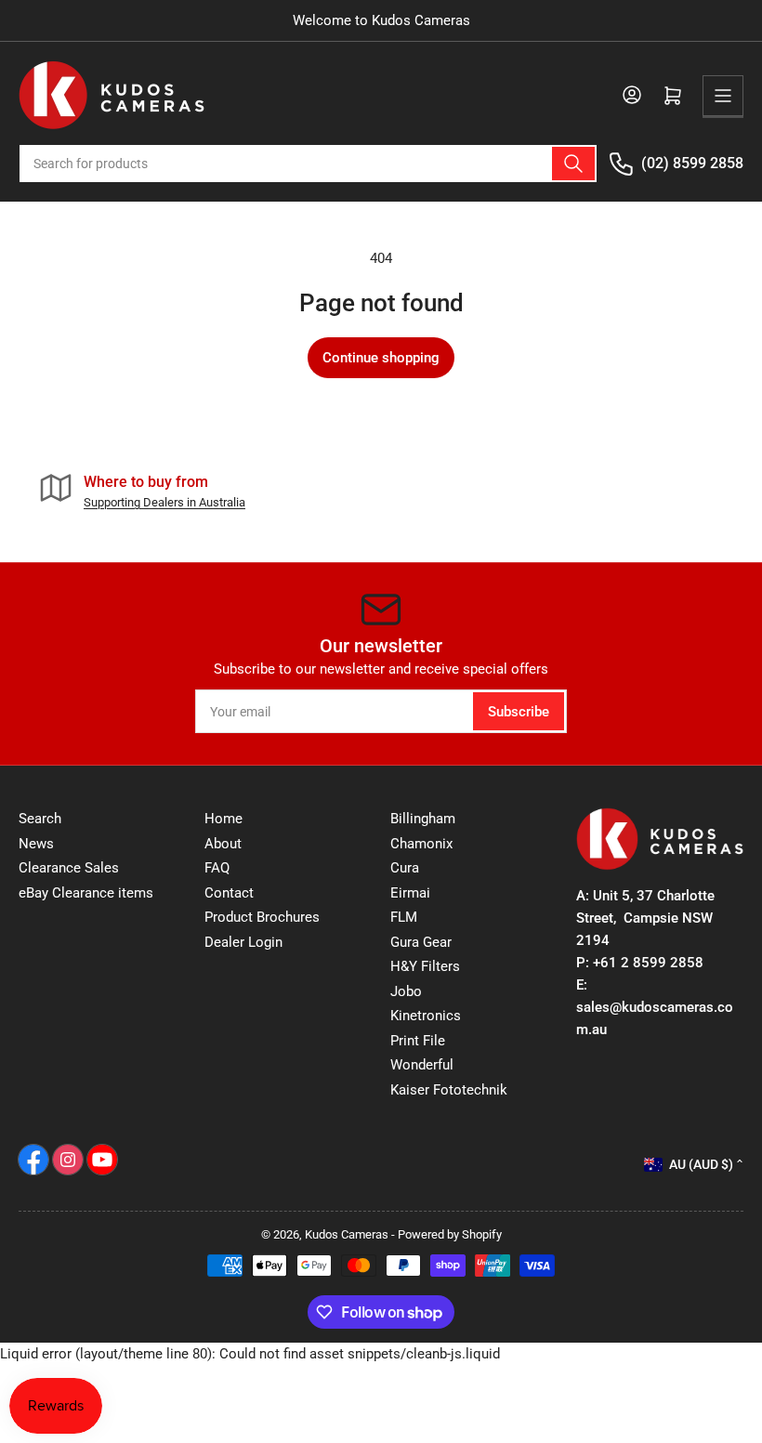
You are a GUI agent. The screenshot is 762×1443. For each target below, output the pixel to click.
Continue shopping (381, 357)
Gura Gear (421, 942)
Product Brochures (262, 917)
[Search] (573, 163)
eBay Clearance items (86, 893)
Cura (404, 867)
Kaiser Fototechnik (448, 1090)
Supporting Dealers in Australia (164, 502)
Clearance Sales (69, 867)
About (223, 843)
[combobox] (308, 163)
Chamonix (421, 843)
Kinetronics (425, 1015)
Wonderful (421, 1064)
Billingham (422, 818)
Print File (417, 1040)
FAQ (217, 867)
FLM (403, 917)
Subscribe (518, 711)
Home (223, 818)
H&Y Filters (425, 966)
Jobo (406, 991)
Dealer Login (243, 942)
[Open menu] (723, 95)
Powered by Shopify (450, 1234)
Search (40, 818)
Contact (229, 893)
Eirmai (410, 893)
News (36, 843)
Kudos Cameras (346, 1234)
